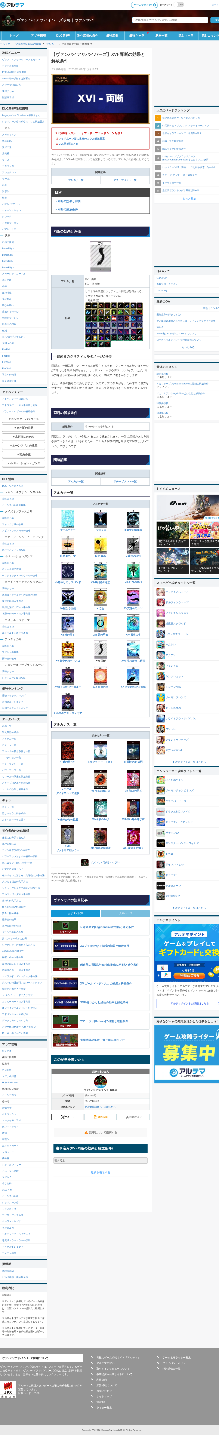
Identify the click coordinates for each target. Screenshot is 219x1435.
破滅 (4, 330)
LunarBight (7, 261)
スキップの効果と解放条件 (16, 782)
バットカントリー (11, 1164)
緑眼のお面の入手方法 (14, 989)
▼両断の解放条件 (66, 209)
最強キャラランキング (14, 695)
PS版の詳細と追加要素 (14, 72)
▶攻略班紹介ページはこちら (100, 1107)
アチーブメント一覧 (125, 180)
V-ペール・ (68, 788)
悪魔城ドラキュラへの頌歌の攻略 (19, 594)
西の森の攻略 (9, 658)
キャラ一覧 (8, 807)
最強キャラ (136, 35)
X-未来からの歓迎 (68, 819)
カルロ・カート (10, 1145)
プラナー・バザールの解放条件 (18, 411)
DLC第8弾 (63, 35)
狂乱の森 (7, 1051)
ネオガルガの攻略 (11, 569)
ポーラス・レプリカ (12, 1221)
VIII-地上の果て (133, 790)
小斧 (4, 286)
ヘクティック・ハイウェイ (16, 1234)
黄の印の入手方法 (11, 900)
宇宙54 (5, 1139)
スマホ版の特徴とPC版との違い (19, 1027)
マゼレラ (7, 1177)
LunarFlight (8, 267)
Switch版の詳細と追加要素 (16, 78)
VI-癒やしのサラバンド (68, 582)
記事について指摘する (103, 1132)
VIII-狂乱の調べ (133, 582)
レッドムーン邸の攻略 (14, 677)
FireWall (6, 362)
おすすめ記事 (75, 913)
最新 (205, 308)
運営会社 (101, 1402)
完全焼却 (7, 299)
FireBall (6, 355)
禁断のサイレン (10, 318)
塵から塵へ (8, 305)
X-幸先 (100, 608)
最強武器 (112, 35)
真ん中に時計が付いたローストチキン (22, 982)
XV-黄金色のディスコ (68, 661)
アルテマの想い (105, 1363)
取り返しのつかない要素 (15, 1033)
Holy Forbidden (10, 1082)
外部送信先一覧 (172, 1368)
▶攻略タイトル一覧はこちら (189, 761)
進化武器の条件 (87, 35)
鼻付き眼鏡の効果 (11, 926)
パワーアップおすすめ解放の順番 (19, 856)
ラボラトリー (9, 1152)
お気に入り (135, 1117)
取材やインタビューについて (113, 1368)
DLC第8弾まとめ (68, 143)
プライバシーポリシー (175, 1363)
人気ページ (125, 913)
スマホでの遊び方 (11, 84)
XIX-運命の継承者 (100, 848)
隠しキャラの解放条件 (14, 813)
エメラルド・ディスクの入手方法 (19, 976)
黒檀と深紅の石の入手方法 (16, 607)
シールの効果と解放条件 (15, 789)
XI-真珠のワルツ (133, 608)
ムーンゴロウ (9, 1095)
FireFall (6, 349)
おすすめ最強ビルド (12, 869)
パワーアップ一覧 (11, 770)
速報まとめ (8, 91)
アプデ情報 (38, 35)
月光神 (5, 153)
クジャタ (7, 216)
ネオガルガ (8, 1227)
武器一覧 (161, 35)
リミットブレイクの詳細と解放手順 (21, 888)
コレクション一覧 (11, 757)
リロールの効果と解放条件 (16, 776)
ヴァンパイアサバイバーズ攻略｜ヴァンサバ (55, 20)
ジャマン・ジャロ (11, 210)
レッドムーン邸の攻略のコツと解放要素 (82, 138)
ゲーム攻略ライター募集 (177, 1357)
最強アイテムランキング (15, 708)
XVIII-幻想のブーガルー (68, 687)
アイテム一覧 (9, 738)
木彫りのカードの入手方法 (16, 613)
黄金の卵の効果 (10, 913)
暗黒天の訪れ (9, 324)
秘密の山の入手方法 (12, 601)
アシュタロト (9, 172)
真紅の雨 (7, 280)
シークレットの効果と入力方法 (18, 944)
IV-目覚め (100, 556)
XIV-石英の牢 (133, 634)
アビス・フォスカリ (12, 1215)
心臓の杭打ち (67, 761)
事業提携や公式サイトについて (114, 1374)
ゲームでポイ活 (143, 4)
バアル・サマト (10, 229)
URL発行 (103, 1117)
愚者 (4, 185)
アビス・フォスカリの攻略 (16, 530)
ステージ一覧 (9, 745)
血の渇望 (7, 292)
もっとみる (188, 347)
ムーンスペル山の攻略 (14, 505)
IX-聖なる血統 (68, 608)
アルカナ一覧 (76, 180)
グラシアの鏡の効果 (12, 932)
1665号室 (7, 1190)
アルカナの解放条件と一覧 (16, 751)
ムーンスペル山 (10, 1196)
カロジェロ (8, 166)
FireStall (6, 368)
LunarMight (8, 248)
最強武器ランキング (12, 702)
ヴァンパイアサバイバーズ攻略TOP (21, 59)
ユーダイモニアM (11, 1120)
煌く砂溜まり (9, 381)
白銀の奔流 (8, 242)
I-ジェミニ (101, 530)
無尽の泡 (7, 140)
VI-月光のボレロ (100, 791)
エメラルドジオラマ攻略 (15, 633)
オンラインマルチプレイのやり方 (19, 1008)
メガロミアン (9, 134)
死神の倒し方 (9, 843)
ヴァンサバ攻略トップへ (105, 862)
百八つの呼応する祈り (14, 336)
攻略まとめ (8, 498)
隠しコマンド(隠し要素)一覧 (17, 862)
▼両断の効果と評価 (68, 201)
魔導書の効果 (9, 919)
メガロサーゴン (10, 223)
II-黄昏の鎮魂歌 (133, 530)
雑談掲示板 (8, 97)
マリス (6, 160)
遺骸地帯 (7, 1107)
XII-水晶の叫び (100, 819)
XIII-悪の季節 (100, 634)
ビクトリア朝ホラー (67, 850)
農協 (4, 1133)
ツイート (69, 1117)
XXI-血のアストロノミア (68, 713)
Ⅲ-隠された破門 (133, 761)
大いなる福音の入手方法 (15, 881)
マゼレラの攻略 (10, 652)
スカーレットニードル (14, 273)
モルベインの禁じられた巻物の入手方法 (23, 875)
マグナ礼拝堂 (9, 1076)
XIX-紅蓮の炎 (100, 687)
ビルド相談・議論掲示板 (15, 1277)
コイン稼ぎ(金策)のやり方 (16, 850)
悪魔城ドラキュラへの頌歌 (16, 1240)
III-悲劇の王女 (68, 556)
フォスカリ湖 (9, 1208)
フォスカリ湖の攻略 (12, 524)
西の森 (5, 1158)
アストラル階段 (10, 1171)
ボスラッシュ (9, 1114)
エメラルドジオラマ (12, 1246)
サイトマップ (104, 1396)
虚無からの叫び (10, 311)
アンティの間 (9, 1253)
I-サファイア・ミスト (100, 762)
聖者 (4, 197)
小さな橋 (7, 1183)
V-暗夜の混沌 (133, 556)
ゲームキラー (67, 530)
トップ (13, 35)
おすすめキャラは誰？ (14, 819)
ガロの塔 (7, 1070)
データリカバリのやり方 (15, 1020)
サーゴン (7, 178)
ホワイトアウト (10, 1126)
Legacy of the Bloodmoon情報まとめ (21, 115)
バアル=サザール (11, 204)
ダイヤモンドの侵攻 (67, 793)
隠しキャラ (186, 35)
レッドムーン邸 (10, 1202)
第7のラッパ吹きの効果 (14, 938)
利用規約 (101, 1379)
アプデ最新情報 (10, 66)
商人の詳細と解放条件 (14, 907)
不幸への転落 (9, 374)
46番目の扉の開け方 (13, 951)
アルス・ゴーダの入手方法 (16, 894)
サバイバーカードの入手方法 (17, 995)
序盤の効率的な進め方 (14, 837)
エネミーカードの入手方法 (16, 1001)
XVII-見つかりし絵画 (133, 661)
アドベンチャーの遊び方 (15, 398)
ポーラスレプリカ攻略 (14, 550)
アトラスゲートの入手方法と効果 (19, 405)
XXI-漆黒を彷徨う (133, 848)
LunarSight (7, 254)
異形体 (5, 191)
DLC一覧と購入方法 (12, 486)
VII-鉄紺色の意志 (100, 582)
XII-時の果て (68, 634)
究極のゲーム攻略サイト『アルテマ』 (118, 1357)
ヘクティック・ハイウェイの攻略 (19, 575)
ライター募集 (104, 1407)
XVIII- (68, 846)
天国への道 (8, 343)
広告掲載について (106, 1385)
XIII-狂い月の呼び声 (133, 819)
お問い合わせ (104, 1390)
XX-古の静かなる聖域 (133, 687)
